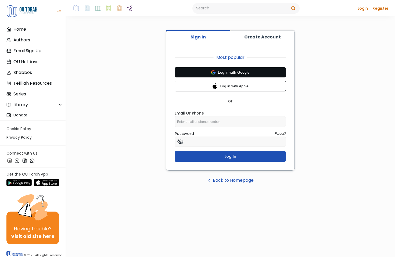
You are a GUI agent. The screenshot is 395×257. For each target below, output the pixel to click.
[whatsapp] (32, 160)
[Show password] (180, 141)
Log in (230, 156)
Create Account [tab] (262, 37)
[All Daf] (119, 8)
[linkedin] (9, 160)
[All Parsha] (108, 8)
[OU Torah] (76, 8)
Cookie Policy (18, 128)
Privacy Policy (19, 137)
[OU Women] (130, 8)
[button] (363, 8)
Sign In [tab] (198, 37)
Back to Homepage (233, 180)
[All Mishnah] (87, 8)
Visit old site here (33, 236)
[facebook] (24, 160)
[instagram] (17, 160)
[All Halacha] (98, 8)
